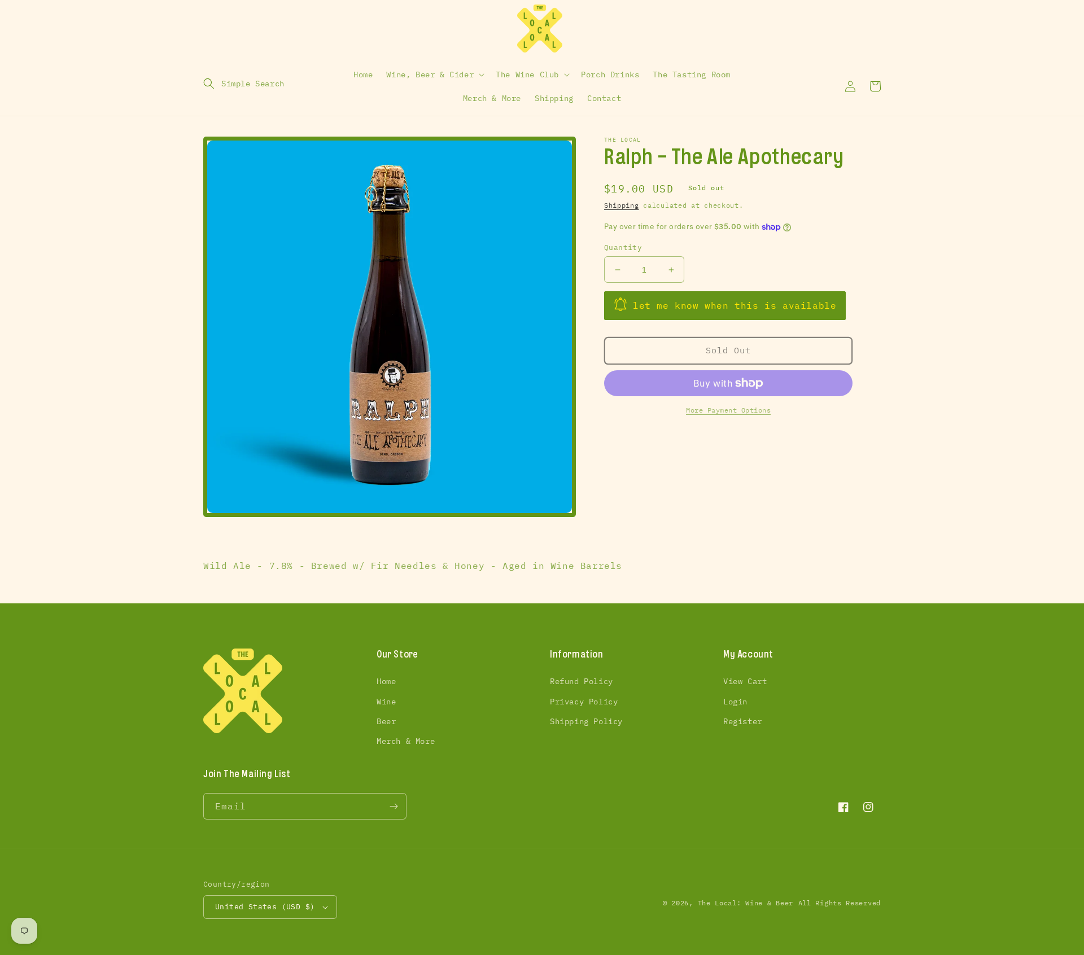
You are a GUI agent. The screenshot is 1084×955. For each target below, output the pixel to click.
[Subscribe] (393, 806)
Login (735, 701)
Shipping (621, 205)
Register (742, 721)
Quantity (623, 247)
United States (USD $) (264, 907)
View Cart (745, 681)
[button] (244, 83)
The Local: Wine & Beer (745, 903)
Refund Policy (581, 681)
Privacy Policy (584, 701)
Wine (386, 701)
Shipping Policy (586, 721)
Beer (386, 721)
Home (386, 681)
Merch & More (406, 741)
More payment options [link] (728, 410)
